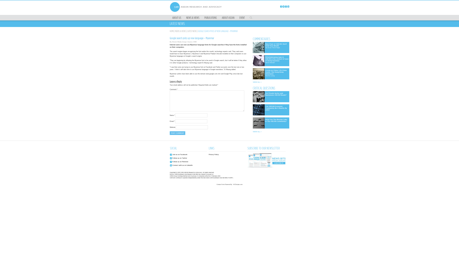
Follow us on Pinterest (180, 161)
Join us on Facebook (179, 154)
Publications (210, 17)
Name (172, 115)
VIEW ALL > (257, 82)
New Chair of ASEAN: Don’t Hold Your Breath (276, 45)
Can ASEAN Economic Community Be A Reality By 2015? (276, 108)
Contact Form (221, 184)
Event (242, 17)
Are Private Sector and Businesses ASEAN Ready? (275, 94)
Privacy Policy (214, 154)
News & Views (192, 17)
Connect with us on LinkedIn (182, 165)
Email (172, 121)
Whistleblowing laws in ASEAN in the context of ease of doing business (277, 59)
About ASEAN (228, 17)
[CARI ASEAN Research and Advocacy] (196, 11)
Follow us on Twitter (179, 158)
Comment (174, 89)
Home (172, 31)
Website (172, 127)
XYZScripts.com (238, 184)
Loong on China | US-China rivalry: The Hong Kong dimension (276, 72)
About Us (176, 17)
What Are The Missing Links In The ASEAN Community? (276, 120)
